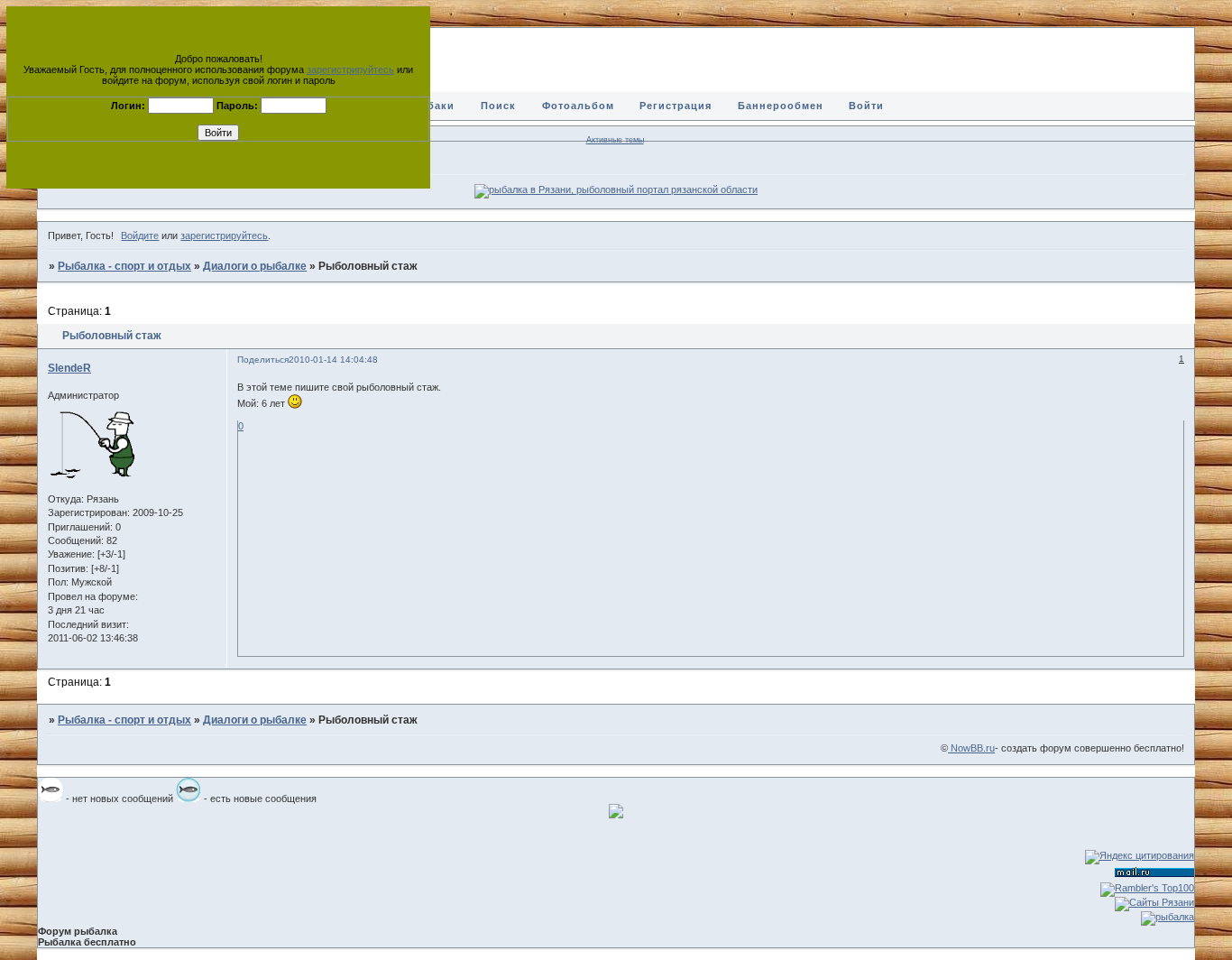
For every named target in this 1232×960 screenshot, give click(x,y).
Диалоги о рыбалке (255, 266)
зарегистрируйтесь (350, 69)
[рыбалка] (1167, 916)
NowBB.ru (971, 748)
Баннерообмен (780, 105)
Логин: (128, 105)
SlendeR (69, 368)
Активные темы (615, 139)
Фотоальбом (578, 105)
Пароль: (237, 105)
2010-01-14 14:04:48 (333, 360)
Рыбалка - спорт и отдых (124, 266)
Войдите (140, 235)
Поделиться (263, 360)
